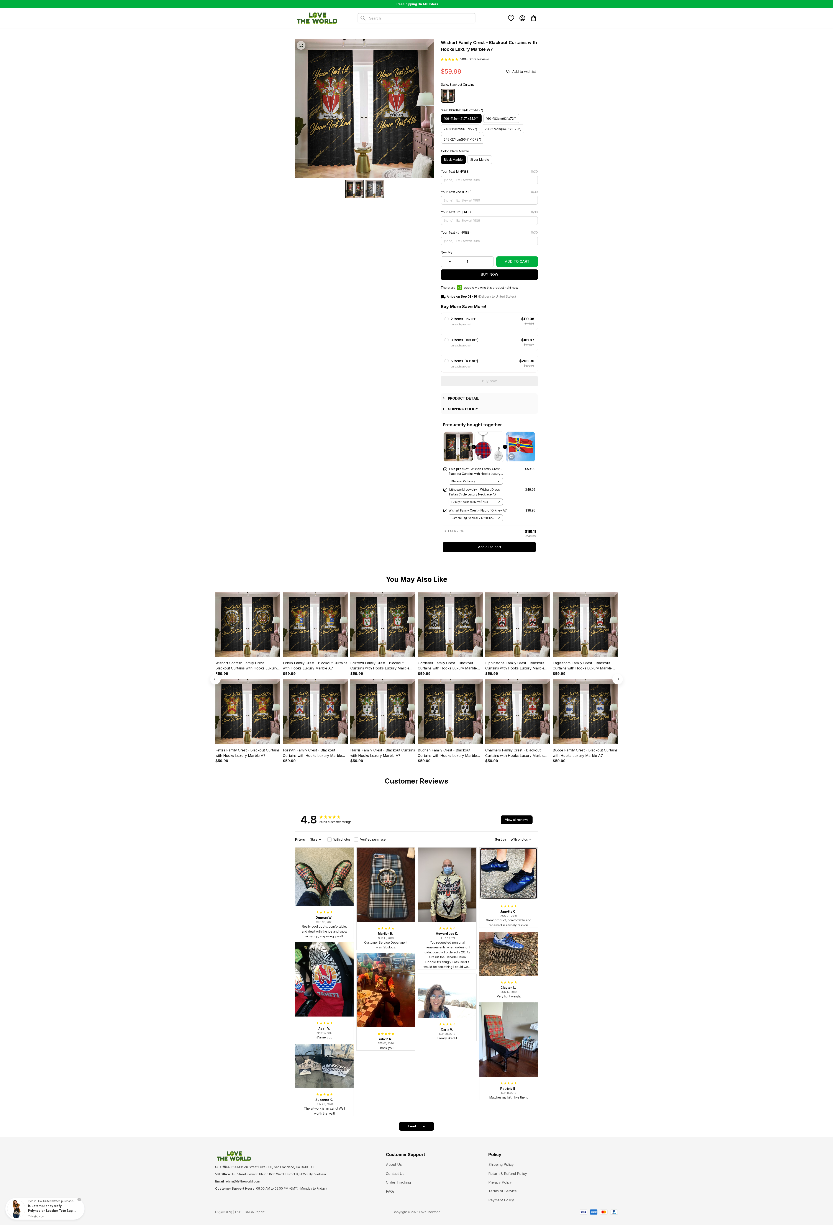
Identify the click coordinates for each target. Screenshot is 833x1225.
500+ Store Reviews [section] (475, 59)
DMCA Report (254, 1212)
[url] (242, 1181)
